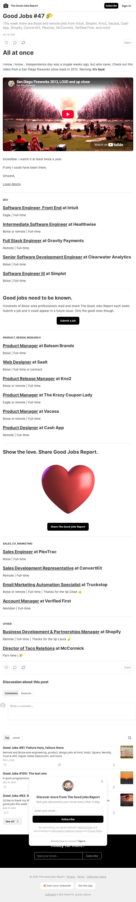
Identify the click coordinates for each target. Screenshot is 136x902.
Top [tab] (7, 737)
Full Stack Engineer (22, 240)
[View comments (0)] (14, 42)
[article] (68, 756)
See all (10, 821)
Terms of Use (85, 827)
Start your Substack (59, 885)
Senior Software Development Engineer (42, 257)
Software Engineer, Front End (32, 207)
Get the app (85, 885)
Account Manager (21, 601)
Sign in (126, 5)
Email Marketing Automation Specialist (42, 584)
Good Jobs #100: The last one (25, 773)
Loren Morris (12, 184)
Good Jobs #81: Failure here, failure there (33, 747)
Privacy (71, 876)
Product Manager (20, 345)
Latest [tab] (16, 737)
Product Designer (20, 427)
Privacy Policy (95, 830)
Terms (80, 876)
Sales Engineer (18, 551)
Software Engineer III (24, 273)
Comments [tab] (11, 693)
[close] (102, 781)
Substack (50, 894)
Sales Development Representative (38, 568)
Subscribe (111, 5)
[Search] (129, 737)
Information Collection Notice (67, 830)
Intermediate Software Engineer (35, 224)
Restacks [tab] (26, 693)
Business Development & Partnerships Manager (51, 631)
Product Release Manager (29, 378)
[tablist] (18, 693)
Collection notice (96, 876)
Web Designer (17, 362)
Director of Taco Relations (29, 648)
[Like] (6, 42)
